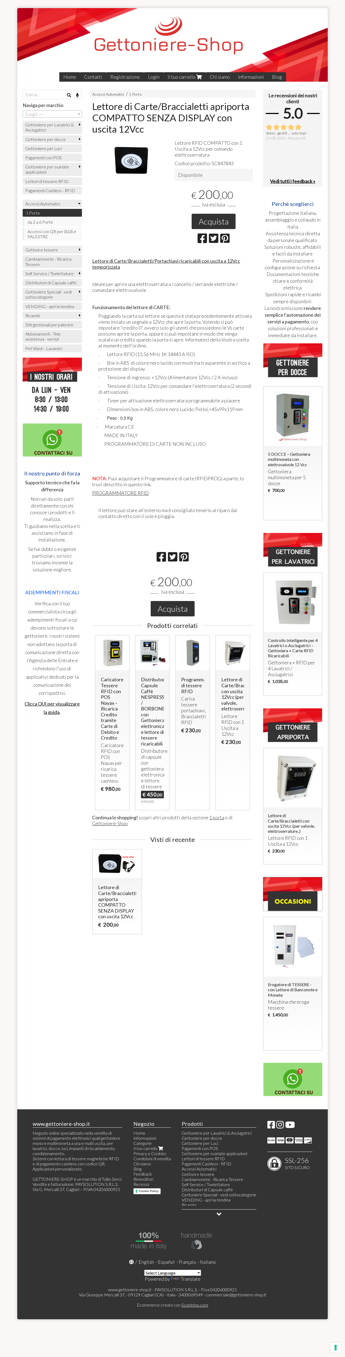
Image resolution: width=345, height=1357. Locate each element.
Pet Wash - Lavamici (43, 348)
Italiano (208, 1262)
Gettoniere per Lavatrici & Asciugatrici (49, 127)
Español (166, 1262)
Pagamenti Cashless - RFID (50, 190)
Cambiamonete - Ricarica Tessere (48, 261)
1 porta (216, 817)
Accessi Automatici (108, 94)
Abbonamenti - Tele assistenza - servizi (43, 336)
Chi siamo (220, 77)
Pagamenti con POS (43, 157)
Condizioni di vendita (152, 1158)
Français (187, 1262)
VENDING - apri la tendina (49, 306)
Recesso (141, 1184)
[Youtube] (290, 1126)
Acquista (214, 221)
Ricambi (32, 315)
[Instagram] (280, 1126)
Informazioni (251, 77)
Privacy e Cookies (149, 1153)
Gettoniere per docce (45, 139)
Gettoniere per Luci (43, 148)
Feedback (142, 1173)
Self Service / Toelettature (49, 273)
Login (154, 77)
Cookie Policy (148, 1191)
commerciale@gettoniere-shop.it (236, 1294)
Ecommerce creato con (172, 1304)
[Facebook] (271, 1126)
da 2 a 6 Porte (40, 222)
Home (69, 77)
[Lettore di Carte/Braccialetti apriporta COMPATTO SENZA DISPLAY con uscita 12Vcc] (131, 160)
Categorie (142, 1143)
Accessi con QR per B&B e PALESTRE (51, 234)
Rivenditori (143, 1179)
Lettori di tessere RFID (46, 181)
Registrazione (125, 77)
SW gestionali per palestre (49, 324)
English (146, 1262)
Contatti (93, 77)
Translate (191, 1279)
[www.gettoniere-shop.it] (172, 45)
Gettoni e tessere (41, 249)
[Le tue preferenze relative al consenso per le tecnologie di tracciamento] (335, 1347)
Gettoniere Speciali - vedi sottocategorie (48, 294)
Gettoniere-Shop (110, 823)
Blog (277, 77)
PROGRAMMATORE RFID (120, 493)
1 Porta (135, 94)
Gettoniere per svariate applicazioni (47, 169)
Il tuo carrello (182, 77)
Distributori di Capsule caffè (51, 282)
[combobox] (52, 114)
